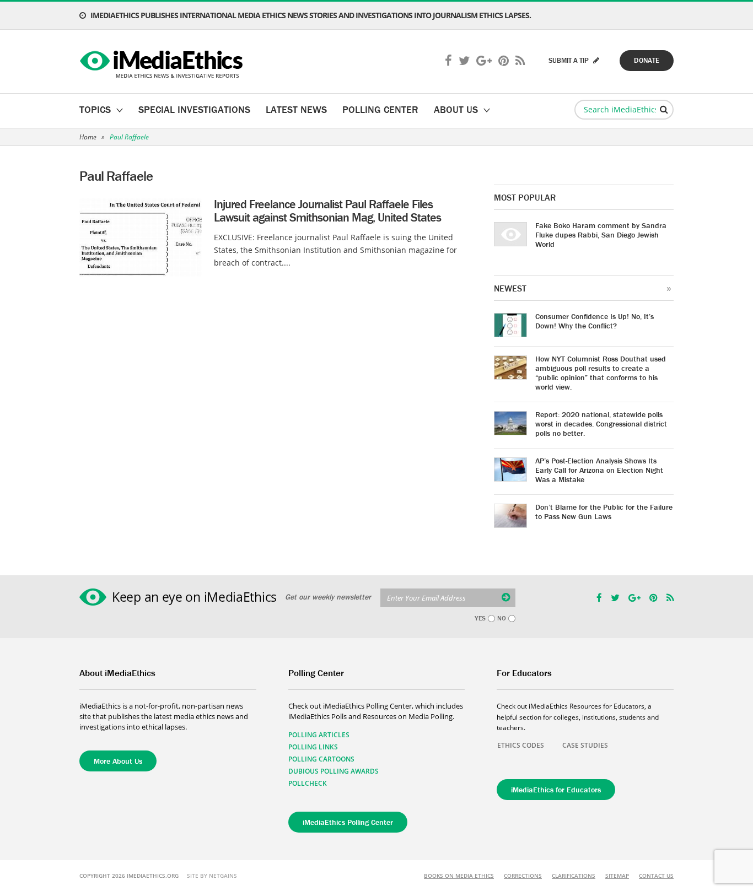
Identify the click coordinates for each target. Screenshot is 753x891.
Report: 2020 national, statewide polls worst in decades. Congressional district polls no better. (601, 423)
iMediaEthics (162, 62)
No (501, 618)
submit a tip (569, 60)
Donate (646, 60)
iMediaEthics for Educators (556, 790)
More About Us (118, 761)
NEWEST (510, 288)
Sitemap (617, 875)
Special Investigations (194, 109)
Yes (480, 618)
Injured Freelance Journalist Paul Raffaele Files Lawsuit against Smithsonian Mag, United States (327, 211)
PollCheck (307, 783)
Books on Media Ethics (459, 875)
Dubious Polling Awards (333, 771)
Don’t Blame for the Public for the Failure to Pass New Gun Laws (604, 511)
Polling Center (380, 109)
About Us (456, 109)
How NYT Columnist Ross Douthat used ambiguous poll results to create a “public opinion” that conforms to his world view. (600, 373)
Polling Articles (318, 734)
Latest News (296, 109)
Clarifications (573, 875)
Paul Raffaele (129, 137)
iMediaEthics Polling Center (348, 822)
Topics (95, 109)
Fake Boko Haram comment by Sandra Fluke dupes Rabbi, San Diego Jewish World (600, 234)
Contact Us (656, 875)
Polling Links (313, 747)
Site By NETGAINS (212, 875)
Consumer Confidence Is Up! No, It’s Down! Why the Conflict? (594, 321)
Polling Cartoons (321, 759)
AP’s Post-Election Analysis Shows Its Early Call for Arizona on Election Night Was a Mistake (599, 470)
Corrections (523, 875)
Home (87, 137)
